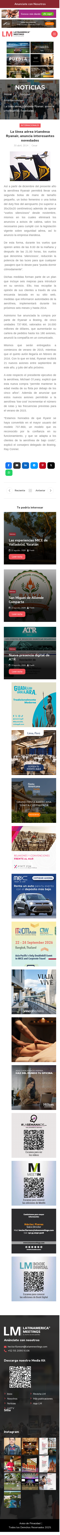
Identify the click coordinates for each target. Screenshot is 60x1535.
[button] (8, 465)
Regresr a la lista (30, 490)
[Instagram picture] (12, 1446)
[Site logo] (16, 34)
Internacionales (30, 125)
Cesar (34, 145)
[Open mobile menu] (54, 34)
